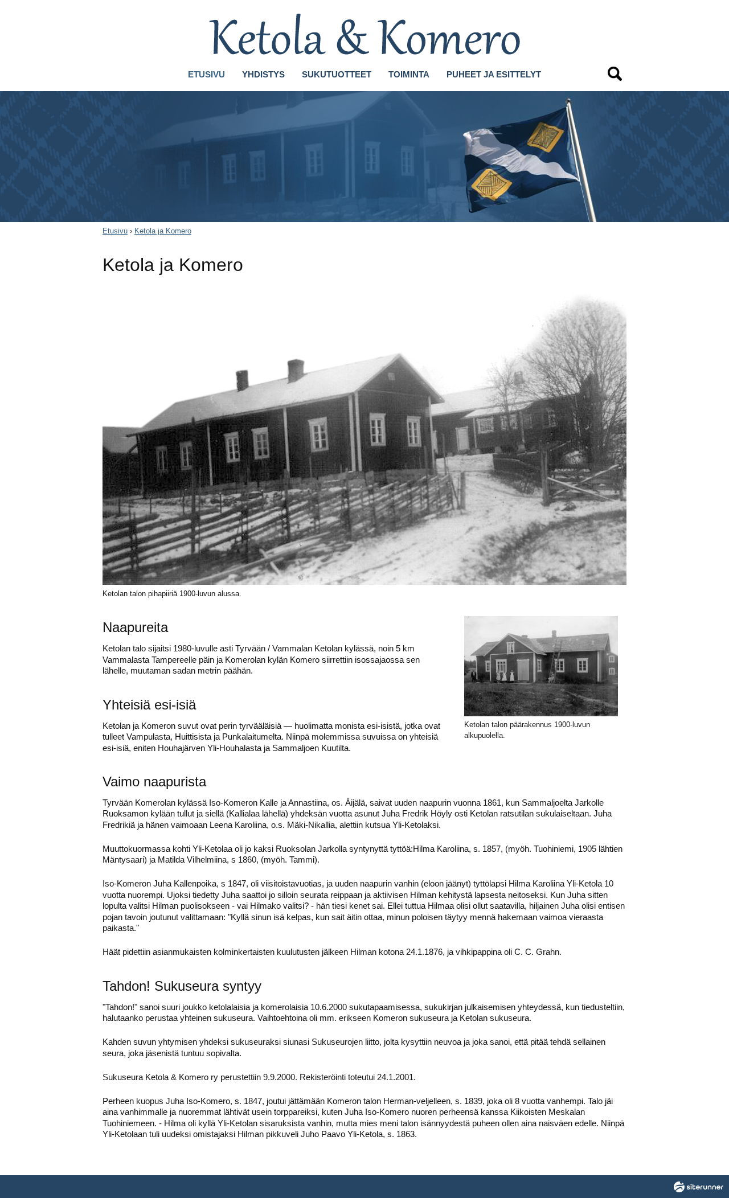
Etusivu (115, 231)
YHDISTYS (263, 74)
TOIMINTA (408, 74)
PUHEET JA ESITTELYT (494, 74)
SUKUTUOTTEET (336, 74)
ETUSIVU (206, 74)
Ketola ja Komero (162, 231)
